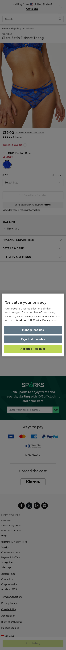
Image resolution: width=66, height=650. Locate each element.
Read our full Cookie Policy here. (36, 320)
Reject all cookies (33, 339)
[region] (33, 325)
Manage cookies (33, 330)
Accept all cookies (33, 348)
